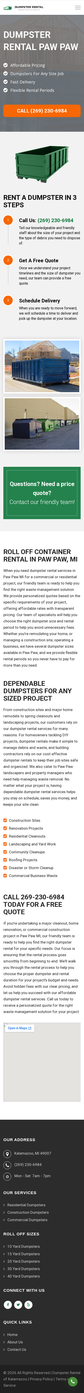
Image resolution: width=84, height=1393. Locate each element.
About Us (15, 1342)
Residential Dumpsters (26, 1205)
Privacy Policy (41, 1379)
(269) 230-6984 (55, 220)
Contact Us (16, 1349)
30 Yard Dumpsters (23, 1269)
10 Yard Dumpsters (23, 1246)
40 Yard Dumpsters (23, 1276)
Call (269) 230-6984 (42, 111)
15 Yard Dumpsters (23, 1254)
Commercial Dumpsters (27, 1220)
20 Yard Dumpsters (23, 1261)
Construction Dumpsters (28, 1212)
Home (12, 1335)
